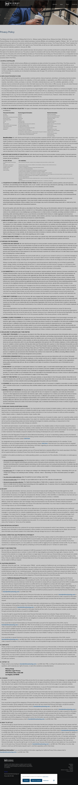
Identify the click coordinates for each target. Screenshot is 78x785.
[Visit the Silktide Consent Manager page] (53, 780)
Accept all (26, 780)
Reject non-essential (36, 780)
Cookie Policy (45, 776)
